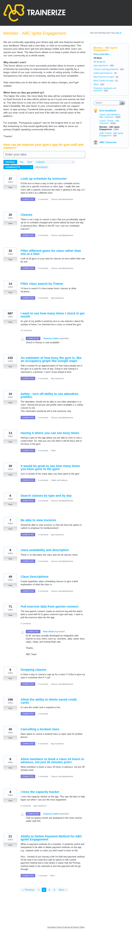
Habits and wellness (59, 480)
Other (53, 450)
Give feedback (107, 110)
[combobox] (107, 103)
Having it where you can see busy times (50, 433)
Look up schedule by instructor (44, 178)
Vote (10, 187)
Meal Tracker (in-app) (104, 80)
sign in (118, 33)
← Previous (28, 889)
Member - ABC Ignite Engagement (109, 128)
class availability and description (45, 550)
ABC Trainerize (108, 142)
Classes (26, 214)
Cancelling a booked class (40, 729)
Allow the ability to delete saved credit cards (49, 701)
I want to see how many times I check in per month (53, 315)
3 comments (26, 623)
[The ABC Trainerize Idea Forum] (34, 12)
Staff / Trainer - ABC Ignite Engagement (111, 134)
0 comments (43, 199)
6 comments (43, 378)
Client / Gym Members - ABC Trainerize (110, 115)
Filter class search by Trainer (42, 283)
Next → (63, 889)
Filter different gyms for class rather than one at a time (51, 252)
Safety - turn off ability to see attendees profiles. (49, 395)
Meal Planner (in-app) (104, 77)
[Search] (122, 103)
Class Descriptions (34, 576)
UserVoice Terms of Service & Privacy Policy (66, 927)
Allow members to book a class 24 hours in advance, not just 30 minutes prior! (52, 760)
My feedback (42, 167)
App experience (57, 298)
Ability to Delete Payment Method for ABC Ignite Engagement (51, 838)
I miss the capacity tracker (40, 792)
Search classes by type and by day (46, 495)
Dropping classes (33, 669)
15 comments (26, 330)
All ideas (98, 58)
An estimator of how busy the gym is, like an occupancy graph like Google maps (51, 359)
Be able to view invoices (38, 520)
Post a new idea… (102, 54)
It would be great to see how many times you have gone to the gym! (50, 467)
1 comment (42, 876)
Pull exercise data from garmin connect (49, 606)
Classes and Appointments (62, 199)
